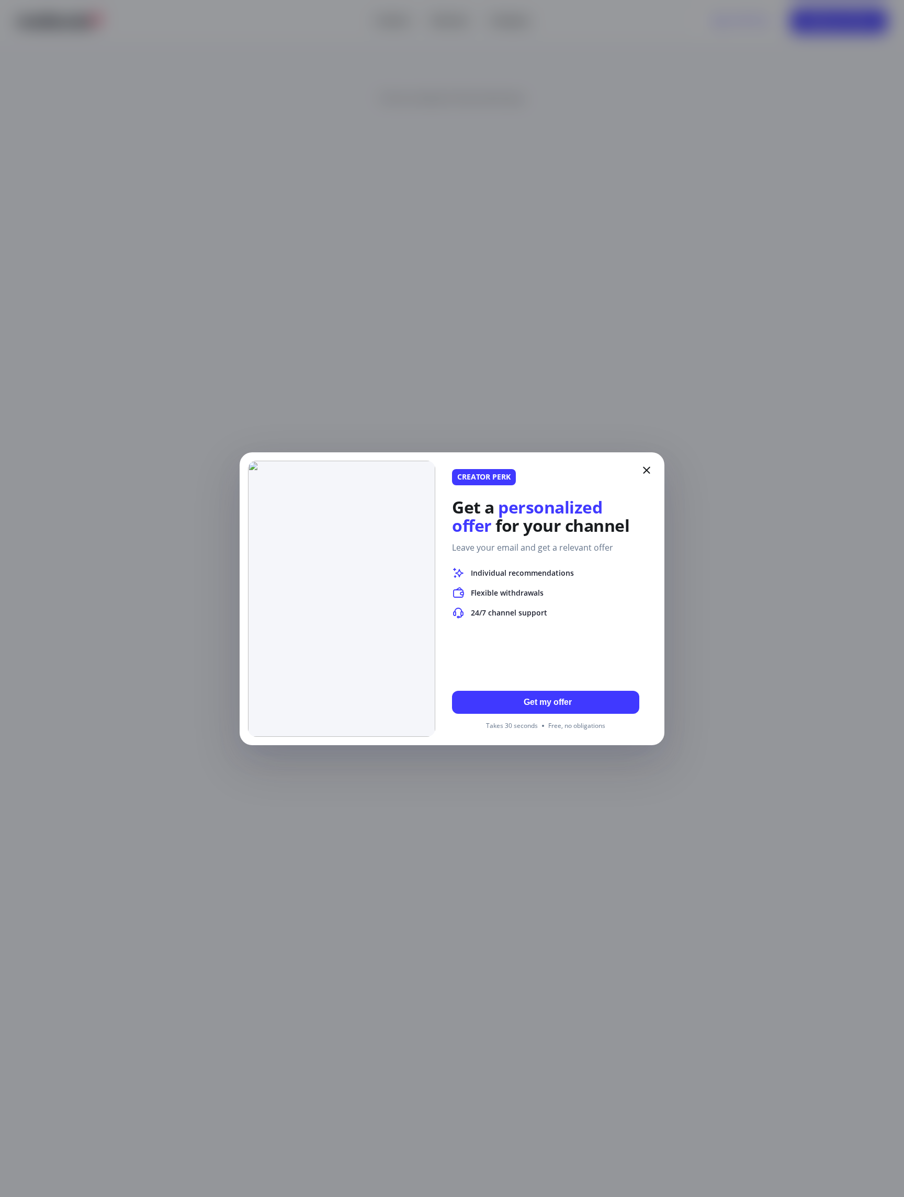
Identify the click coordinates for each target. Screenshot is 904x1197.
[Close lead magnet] (646, 470)
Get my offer (548, 702)
